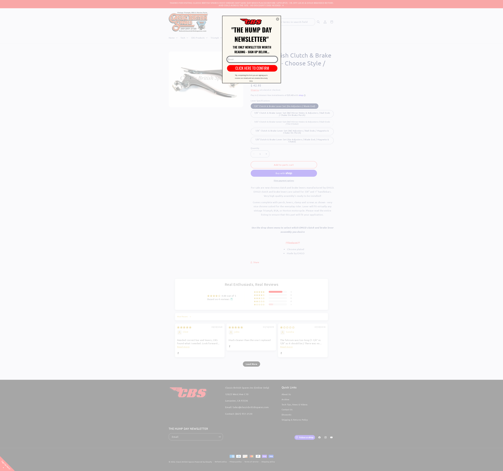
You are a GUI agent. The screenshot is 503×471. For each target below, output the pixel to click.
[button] (277, 19)
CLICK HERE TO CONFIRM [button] (252, 68)
